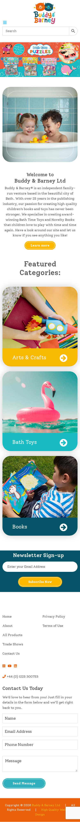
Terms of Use (52, 626)
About (7, 626)
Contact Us (11, 653)
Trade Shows (12, 644)
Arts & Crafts (29, 357)
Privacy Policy (53, 616)
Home (7, 616)
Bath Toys (24, 442)
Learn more (40, 245)
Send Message (24, 783)
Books (19, 527)
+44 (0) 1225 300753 (22, 676)
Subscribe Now (40, 582)
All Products (12, 635)
